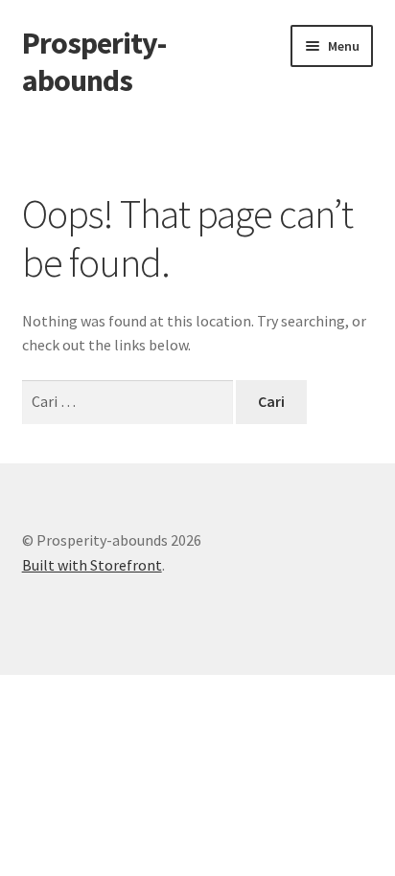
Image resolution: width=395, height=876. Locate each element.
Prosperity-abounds (94, 62)
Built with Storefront (92, 564)
